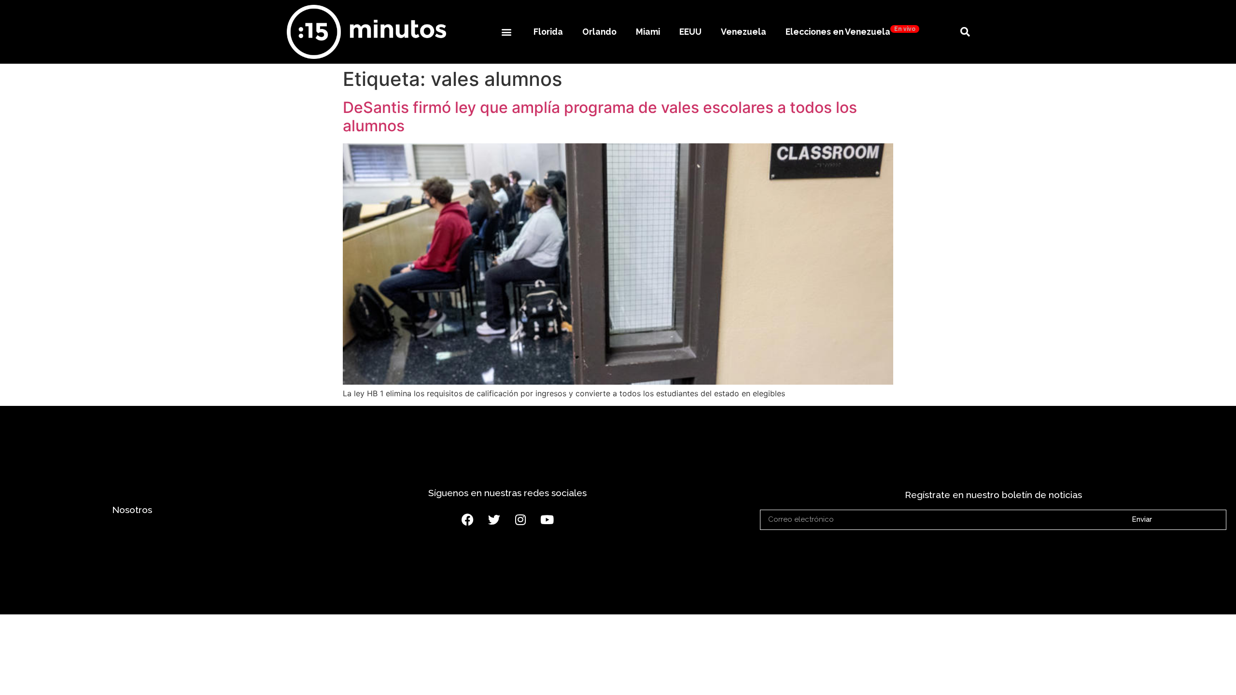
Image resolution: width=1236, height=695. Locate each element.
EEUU (690, 32)
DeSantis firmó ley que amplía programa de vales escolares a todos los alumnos (600, 116)
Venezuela (743, 32)
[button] (506, 32)
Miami (648, 32)
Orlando (599, 32)
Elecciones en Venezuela (850, 31)
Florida (548, 32)
